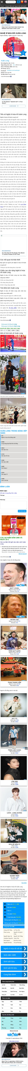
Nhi (3, 1024)
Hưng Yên (14, 654)
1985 (18, 904)
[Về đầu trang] (26, 1069)
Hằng (12, 1024)
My (2, 1021)
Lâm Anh (14, 781)
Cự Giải (12, 994)
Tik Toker (14, 877)
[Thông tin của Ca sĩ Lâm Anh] (14, 779)
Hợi (20, 1004)
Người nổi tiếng (3, 35)
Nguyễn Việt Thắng (18, 936)
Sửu (12, 1008)
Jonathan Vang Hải (8, 938)
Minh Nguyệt (7, 940)
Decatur (14, 622)
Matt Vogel (14, 588)
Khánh (12, 1028)
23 (13, 904)
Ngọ (3, 1001)
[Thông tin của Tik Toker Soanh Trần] (14, 873)
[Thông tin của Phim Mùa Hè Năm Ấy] (14, 842)
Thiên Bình (13, 985)
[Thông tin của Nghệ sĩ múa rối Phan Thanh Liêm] (14, 680)
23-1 (14, 65)
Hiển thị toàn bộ (23, 553)
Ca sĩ (2, 6)
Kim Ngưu (21, 991)
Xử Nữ (3, 985)
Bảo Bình (18, 917)
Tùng (12, 1018)
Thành (3, 1018)
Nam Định (14, 685)
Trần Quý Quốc (14, 651)
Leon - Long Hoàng (14, 813)
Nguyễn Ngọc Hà (8, 936)
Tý (2, 1008)
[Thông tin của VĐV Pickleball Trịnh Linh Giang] (14, 748)
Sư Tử (21, 994)
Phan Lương (7, 932)
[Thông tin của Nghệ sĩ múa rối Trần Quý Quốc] (14, 649)
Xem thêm (24, 882)
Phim (14, 846)
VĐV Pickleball (15, 751)
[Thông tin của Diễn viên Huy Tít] (14, 716)
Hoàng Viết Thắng (8, 930)
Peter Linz (14, 619)
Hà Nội (14, 721)
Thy (20, 1028)
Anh (20, 1024)
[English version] (25, 2)
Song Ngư (4, 991)
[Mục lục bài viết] (26, 748)
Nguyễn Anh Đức (8, 942)
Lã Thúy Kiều (17, 930)
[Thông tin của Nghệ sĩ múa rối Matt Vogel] (14, 586)
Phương (4, 1028)
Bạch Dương (14, 991)
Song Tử (4, 994)
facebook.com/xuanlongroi (13, 70)
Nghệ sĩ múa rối (12, 35)
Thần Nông (22, 985)
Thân (20, 1001)
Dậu (3, 1004)
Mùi (11, 1001)
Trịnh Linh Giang (14, 750)
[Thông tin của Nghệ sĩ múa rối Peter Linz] (14, 617)
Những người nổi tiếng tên (9, 324)
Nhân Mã (4, 988)
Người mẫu (17, 6)
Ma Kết (12, 988)
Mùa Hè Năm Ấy (14, 844)
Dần (20, 1008)
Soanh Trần (14, 875)
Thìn (12, 1011)
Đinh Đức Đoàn (17, 940)
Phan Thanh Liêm (14, 682)
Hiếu (20, 1021)
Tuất (12, 1004)
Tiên (12, 1021)
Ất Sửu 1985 (12, 307)
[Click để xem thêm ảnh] (13, 58)
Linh (20, 1018)
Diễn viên (12, 6)
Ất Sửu (14, 913)
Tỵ (20, 1011)
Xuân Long (20, 35)
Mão (3, 1011)
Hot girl (7, 6)
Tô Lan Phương (17, 942)
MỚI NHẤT (23, 6)
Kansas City (14, 591)
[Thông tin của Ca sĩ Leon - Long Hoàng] (14, 811)
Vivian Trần (16, 938)
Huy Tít (14, 718)
